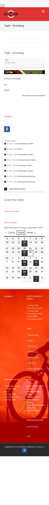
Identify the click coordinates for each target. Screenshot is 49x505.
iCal (5, 84)
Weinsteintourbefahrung (26, 176)
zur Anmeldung (32, 426)
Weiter (30, 232)
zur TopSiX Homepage (12, 78)
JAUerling (31, 363)
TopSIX (30, 341)
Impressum (40, 447)
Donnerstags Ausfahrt (25, 143)
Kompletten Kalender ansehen (33, 95)
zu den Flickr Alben (14, 199)
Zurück (11, 232)
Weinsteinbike (33, 335)
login (28, 436)
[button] (24, 189)
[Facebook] (7, 129)
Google (7, 90)
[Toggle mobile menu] (43, 11)
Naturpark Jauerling (35, 368)
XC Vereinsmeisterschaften (26, 160)
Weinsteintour (33, 352)
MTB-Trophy (32, 346)
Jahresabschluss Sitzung (26, 182)
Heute (21, 232)
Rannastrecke (33, 357)
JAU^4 (20, 149)
